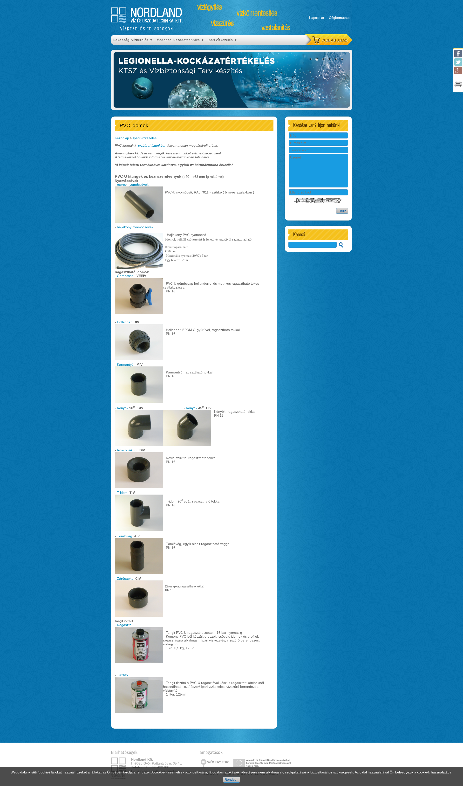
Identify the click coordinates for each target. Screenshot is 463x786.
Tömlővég (124, 536)
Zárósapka (125, 578)
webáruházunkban (152, 145)
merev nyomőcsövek (133, 184)
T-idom (122, 493)
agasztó (125, 625)
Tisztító (122, 675)
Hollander (124, 322)
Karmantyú (125, 364)
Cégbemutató (339, 18)
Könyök (122, 408)
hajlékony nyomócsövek (135, 227)
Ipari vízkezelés (220, 40)
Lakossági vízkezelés (130, 40)
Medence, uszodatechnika (178, 40)
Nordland (147, 15)
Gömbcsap (125, 276)
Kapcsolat (316, 18)
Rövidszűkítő (126, 450)
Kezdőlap (122, 138)
